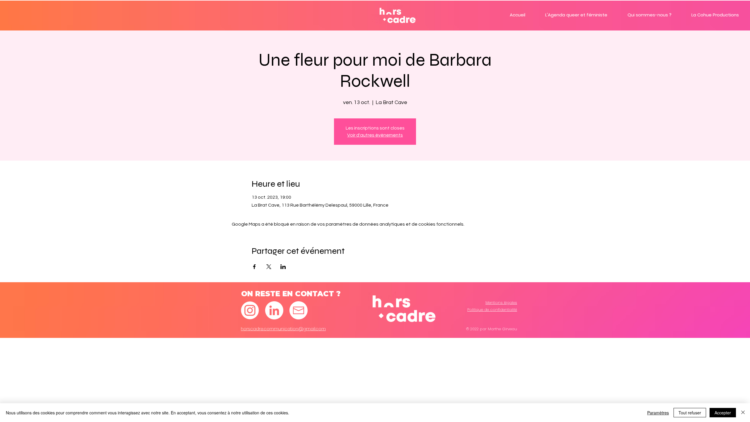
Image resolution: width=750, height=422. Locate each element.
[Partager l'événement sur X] (269, 266)
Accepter (723, 413)
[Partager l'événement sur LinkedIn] (283, 266)
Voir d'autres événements (375, 135)
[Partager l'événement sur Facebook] (254, 266)
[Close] (742, 412)
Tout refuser (690, 413)
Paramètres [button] (658, 413)
